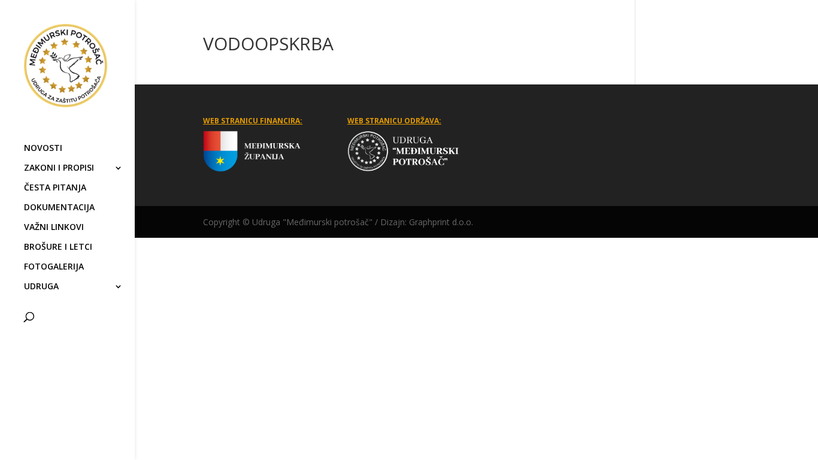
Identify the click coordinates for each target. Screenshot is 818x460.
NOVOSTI (43, 148)
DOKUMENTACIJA (59, 208)
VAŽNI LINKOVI (54, 227)
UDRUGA (41, 287)
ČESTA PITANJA (55, 188)
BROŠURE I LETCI (58, 247)
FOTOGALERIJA (54, 267)
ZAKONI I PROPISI (59, 168)
